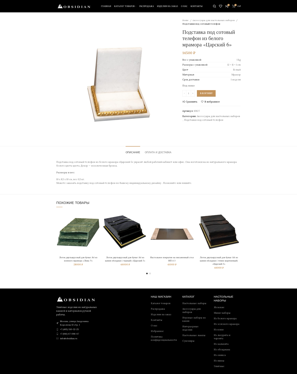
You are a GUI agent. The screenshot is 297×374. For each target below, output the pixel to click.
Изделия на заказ (161, 314)
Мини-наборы (222, 312)
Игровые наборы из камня (194, 319)
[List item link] (77, 329)
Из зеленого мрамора (226, 324)
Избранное (157, 331)
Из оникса (220, 355)
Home (185, 20)
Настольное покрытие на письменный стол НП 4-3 (172, 259)
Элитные (219, 366)
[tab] (133, 151)
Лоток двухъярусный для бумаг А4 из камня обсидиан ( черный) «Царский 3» (125, 259)
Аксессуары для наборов (191, 310)
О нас (154, 325)
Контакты (156, 319)
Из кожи (219, 329)
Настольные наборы (194, 303)
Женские (219, 307)
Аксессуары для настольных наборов (213, 20)
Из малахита (221, 343)
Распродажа (158, 308)
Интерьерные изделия (190, 328)
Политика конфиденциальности (164, 338)
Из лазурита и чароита (222, 337)
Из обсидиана (222, 349)
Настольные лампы (193, 335)
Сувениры (188, 340)
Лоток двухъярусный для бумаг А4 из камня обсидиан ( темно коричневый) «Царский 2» (219, 260)
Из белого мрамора (225, 318)
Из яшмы (219, 360)
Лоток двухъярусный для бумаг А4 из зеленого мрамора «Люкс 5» (78, 259)
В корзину (206, 93)
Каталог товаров (160, 303)
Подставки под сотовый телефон (201, 23)
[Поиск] (214, 6)
